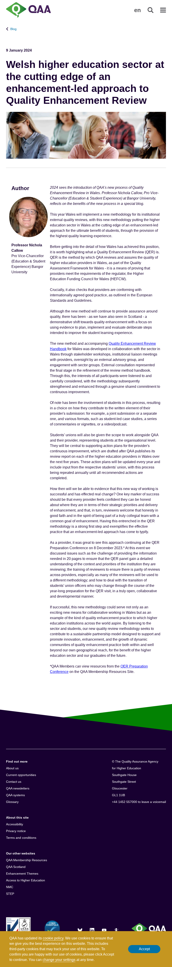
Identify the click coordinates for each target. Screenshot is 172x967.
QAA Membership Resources (26, 860)
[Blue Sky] (80, 930)
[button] (137, 10)
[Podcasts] (116, 930)
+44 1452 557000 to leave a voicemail (139, 802)
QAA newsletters (17, 788)
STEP (10, 893)
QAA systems (15, 795)
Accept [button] (144, 949)
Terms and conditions (21, 837)
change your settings (59, 960)
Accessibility (14, 824)
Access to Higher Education (25, 880)
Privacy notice (16, 831)
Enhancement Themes (22, 873)
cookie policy (53, 938)
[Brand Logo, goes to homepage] (28, 10)
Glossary (12, 802)
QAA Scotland (16, 867)
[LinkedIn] (92, 930)
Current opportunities (21, 775)
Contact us (13, 781)
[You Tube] (104, 930)
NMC (9, 887)
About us (12, 768)
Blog (13, 29)
